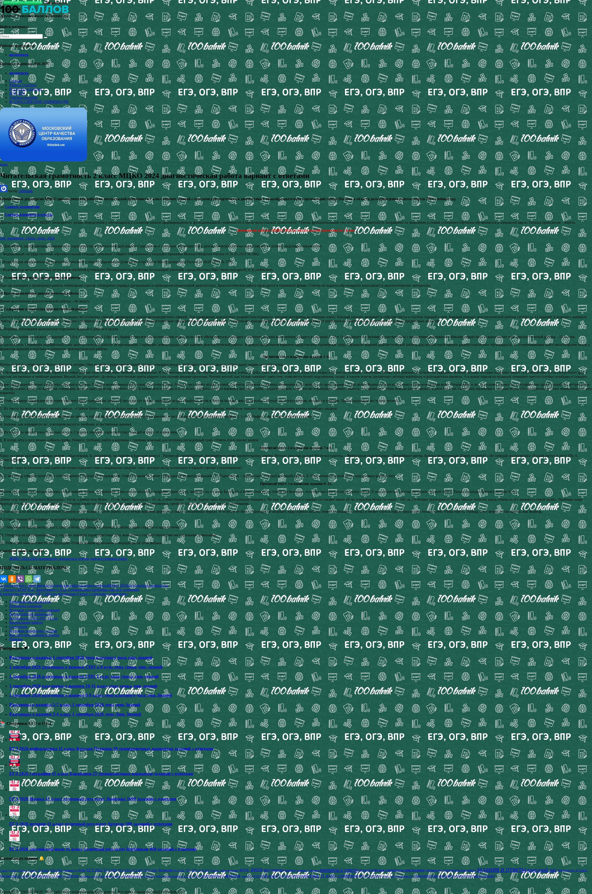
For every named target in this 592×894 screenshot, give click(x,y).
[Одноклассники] (12, 579)
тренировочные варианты (434, 876)
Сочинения (18, 627)
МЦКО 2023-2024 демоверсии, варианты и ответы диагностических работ (68, 559)
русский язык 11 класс (315, 875)
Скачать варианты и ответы (29, 215)
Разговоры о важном (25, 89)
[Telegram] (37, 579)
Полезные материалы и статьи (33, 631)
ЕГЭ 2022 (94, 870)
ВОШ (82, 870)
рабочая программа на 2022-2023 (178, 876)
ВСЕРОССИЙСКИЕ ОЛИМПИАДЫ (38, 102)
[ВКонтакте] (3, 579)
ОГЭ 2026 (203, 870)
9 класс (22, 870)
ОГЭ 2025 (191, 870)
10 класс (32, 870)
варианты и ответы (339, 869)
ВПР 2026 (17, 93)
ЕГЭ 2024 (124, 870)
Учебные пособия (23, 97)
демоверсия (434, 870)
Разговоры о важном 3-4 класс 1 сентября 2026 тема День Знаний (75, 714)
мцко (4, 164)
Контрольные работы (26, 622)
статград (374, 876)
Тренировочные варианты (30, 602)
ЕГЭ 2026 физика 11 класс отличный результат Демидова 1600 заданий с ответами (92, 798)
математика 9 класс (15, 876)
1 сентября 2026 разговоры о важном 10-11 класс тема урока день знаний (83, 685)
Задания (165, 870)
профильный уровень (139, 876)
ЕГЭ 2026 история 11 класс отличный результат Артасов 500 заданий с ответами (90, 823)
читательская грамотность (147, 585)
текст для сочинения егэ (397, 876)
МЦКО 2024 (117, 585)
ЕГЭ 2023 (110, 870)
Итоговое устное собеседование (34, 610)
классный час (542, 869)
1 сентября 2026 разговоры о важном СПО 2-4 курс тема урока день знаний (85, 666)
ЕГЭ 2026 (150, 870)
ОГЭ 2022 (179, 870)
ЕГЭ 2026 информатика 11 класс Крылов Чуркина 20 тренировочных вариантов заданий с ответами (111, 748)
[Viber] (20, 579)
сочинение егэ (352, 875)
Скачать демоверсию (22, 207)
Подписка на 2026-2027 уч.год (33, 618)
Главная (15, 81)
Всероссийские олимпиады (30, 614)
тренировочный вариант (475, 876)
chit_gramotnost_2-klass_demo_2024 (27, 238)
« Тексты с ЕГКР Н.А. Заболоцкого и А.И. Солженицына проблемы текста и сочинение (69, 590)
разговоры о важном (220, 875)
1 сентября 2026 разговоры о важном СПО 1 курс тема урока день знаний (84, 676)
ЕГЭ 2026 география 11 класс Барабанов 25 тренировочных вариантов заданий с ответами (101, 773)
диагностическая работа (61, 585)
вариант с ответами (26, 585)
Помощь (15, 639)
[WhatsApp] (28, 579)
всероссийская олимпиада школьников (392, 870)
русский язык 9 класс (272, 875)
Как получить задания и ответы (34, 635)
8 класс (13, 870)
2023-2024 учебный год (63, 870)
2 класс (5, 585)
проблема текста (89, 876)
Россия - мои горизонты (224, 870)
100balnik (25, 191)
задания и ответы (93, 585)
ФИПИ (256, 870)
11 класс (43, 870)
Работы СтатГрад (22, 85)
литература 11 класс (573, 870)
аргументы (274, 869)
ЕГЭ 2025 (137, 870)
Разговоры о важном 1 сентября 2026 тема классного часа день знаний (80, 657)
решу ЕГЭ (247, 876)
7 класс (4, 870)
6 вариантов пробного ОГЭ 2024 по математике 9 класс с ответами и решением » (64, 594)
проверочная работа (110, 876)
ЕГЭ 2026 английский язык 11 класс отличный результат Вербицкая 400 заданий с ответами (103, 849)
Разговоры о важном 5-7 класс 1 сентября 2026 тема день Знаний (74, 704)
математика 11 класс (48, 875)
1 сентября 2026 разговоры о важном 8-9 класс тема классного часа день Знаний (90, 695)
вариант (290, 870)
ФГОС (244, 870)
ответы (72, 875)
